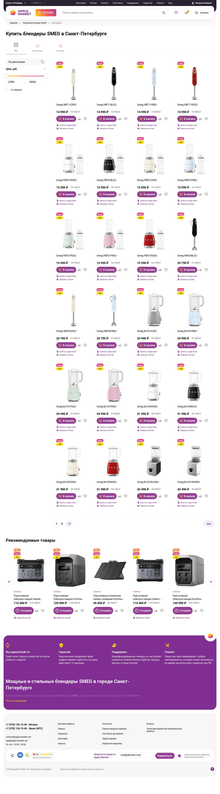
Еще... (171, 2)
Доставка (81, 2)
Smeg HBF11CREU (66, 104)
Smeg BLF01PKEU (106, 406)
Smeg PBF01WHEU (66, 180)
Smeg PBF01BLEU (106, 180)
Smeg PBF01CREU (147, 180)
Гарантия (147, 2)
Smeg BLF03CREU (66, 481)
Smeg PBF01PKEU (106, 255)
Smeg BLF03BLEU (187, 406)
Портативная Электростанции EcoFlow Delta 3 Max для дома (67, 597)
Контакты (118, 2)
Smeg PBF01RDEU (147, 255)
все (209, 523)
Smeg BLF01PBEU (187, 331)
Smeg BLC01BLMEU (148, 481)
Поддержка (133, 2)
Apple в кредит (109, 738)
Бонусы (150, 724)
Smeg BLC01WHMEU (188, 481)
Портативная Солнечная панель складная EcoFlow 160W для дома (107, 597)
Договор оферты (66, 724)
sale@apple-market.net (17, 741)
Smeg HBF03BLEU (187, 255)
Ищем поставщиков (112, 743)
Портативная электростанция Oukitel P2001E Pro (27, 597)
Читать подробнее (16, 700)
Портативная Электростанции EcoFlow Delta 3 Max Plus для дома (187, 597)
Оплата (104, 2)
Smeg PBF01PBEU (187, 180)
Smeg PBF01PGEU (66, 255)
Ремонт (160, 2)
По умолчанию (16, 61)
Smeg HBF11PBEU (147, 104)
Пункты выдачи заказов (114, 728)
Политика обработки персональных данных (164, 729)
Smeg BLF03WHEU (147, 406)
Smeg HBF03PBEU (107, 331)
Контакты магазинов (112, 733)
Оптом (93, 2)
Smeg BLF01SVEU (147, 331)
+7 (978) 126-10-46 (16, 724)
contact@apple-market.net (18, 737)
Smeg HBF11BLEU (106, 104)
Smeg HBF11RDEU (187, 104)
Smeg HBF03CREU (66, 331)
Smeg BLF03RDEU (107, 481)
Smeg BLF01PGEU (66, 406)
